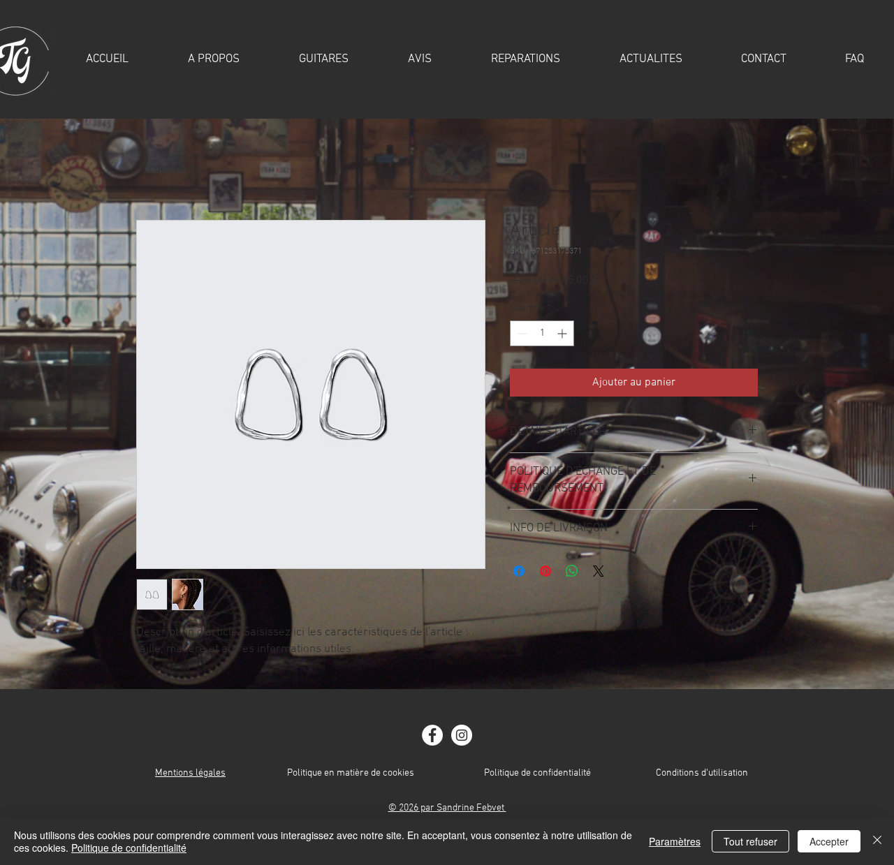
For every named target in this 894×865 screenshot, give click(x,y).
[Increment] (563, 333)
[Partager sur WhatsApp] (572, 571)
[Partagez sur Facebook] (519, 571)
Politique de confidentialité (537, 773)
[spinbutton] (542, 333)
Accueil (154, 169)
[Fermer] (877, 841)
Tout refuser (750, 841)
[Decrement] (520, 333)
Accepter (829, 841)
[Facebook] (432, 735)
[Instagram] (461, 735)
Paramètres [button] (675, 841)
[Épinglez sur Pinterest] (545, 571)
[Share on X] (598, 571)
